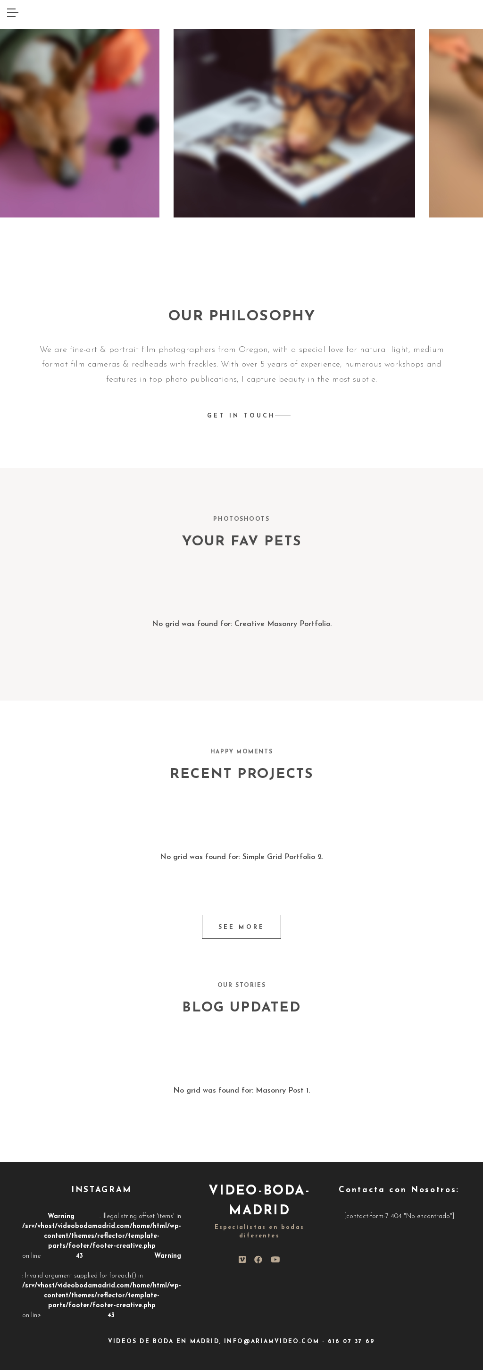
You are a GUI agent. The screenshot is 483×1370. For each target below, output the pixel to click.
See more (241, 927)
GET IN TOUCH (241, 416)
